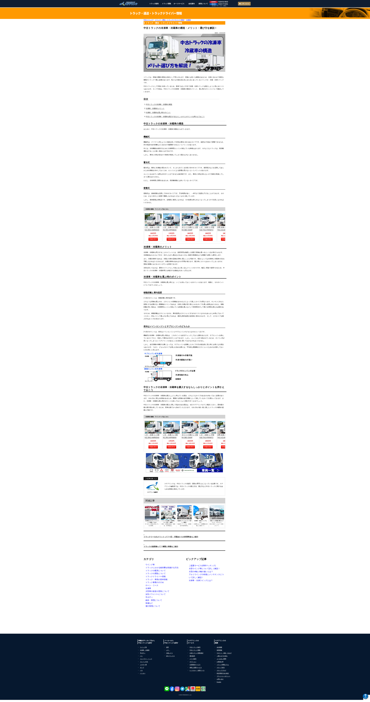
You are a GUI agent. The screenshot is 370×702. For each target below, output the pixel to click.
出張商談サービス (195, 664)
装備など (149, 603)
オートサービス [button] (179, 3)
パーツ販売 (193, 659)
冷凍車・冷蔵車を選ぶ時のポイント (158, 112)
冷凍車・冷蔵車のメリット (155, 108)
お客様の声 (220, 662)
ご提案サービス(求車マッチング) (202, 566)
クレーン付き (144, 662)
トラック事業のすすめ (154, 582)
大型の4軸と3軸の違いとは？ (201, 572)
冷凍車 (148, 588)
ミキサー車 (143, 664)
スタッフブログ (221, 670)
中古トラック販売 (195, 647)
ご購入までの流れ (222, 656)
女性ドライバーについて (155, 594)
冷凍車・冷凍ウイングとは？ (201, 580)
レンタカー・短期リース (197, 670)
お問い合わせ (245, 3)
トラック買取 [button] (166, 3)
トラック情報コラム (223, 664)
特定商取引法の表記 (223, 673)
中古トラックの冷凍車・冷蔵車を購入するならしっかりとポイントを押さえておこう (175, 116)
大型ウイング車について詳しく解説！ (204, 569)
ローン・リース (151, 585)
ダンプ (142, 667)
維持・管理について (153, 600)
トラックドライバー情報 (155, 576)
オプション (193, 662)
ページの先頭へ (365, 697)
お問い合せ (220, 679)
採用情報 (219, 650)
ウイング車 (150, 565)
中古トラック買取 (195, 650)
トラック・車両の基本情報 (156, 579)
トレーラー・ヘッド (146, 659)
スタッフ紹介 (221, 667)
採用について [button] (203, 3)
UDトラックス (170, 656)
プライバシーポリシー (223, 676)
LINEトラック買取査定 (196, 653)
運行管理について (152, 606)
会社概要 (219, 647)
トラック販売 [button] (154, 3)
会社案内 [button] (191, 3)
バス (141, 670)
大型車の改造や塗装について (157, 591)
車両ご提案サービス (196, 667)
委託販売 (192, 656)
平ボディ (149, 597)
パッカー (142, 673)
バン (141, 656)
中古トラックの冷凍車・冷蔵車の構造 (159, 104)
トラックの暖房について (155, 571)
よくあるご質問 (221, 659)
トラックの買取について (155, 573)
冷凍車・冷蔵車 (144, 650)
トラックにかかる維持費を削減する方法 (161, 568)
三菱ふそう (169, 653)
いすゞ (168, 650)
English (219, 682)
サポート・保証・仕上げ (224, 653)
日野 (167, 647)
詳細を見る (153, 239)
